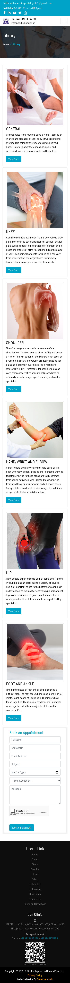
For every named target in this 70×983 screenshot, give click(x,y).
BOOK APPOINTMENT (22, 827)
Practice (35, 869)
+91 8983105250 (49, 938)
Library (35, 874)
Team (35, 864)
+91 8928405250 (29, 938)
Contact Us (35, 898)
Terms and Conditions (35, 903)
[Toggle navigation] (63, 21)
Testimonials (35, 889)
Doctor (35, 859)
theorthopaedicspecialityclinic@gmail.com (29, 3)
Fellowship (35, 884)
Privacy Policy (35, 975)
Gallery (35, 879)
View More (13, 159)
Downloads (35, 893)
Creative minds (45, 979)
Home (6, 44)
